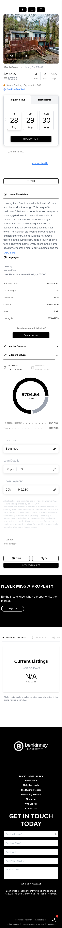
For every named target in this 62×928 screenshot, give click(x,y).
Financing (31, 799)
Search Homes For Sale (31, 776)
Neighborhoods (31, 785)
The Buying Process (31, 789)
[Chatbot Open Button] (54, 920)
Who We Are (31, 803)
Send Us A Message (31, 883)
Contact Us (31, 808)
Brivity (29, 920)
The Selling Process (31, 794)
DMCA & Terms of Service (33, 924)
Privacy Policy (13, 924)
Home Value (31, 780)
